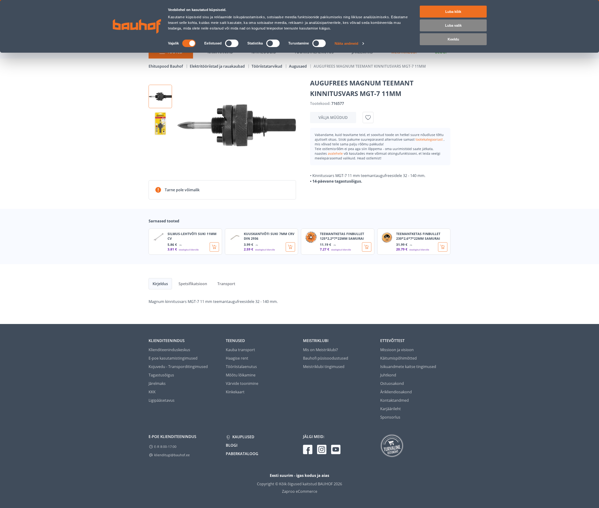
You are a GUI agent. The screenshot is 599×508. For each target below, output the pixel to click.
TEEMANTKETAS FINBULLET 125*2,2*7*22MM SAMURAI (342, 236)
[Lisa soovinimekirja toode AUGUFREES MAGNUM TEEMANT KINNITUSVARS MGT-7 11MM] (368, 117)
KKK (152, 391)
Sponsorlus (390, 417)
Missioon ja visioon (397, 349)
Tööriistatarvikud (267, 66)
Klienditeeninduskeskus (169, 349)
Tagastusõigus (161, 375)
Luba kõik (453, 12)
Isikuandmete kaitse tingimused (408, 366)
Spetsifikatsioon (193, 283)
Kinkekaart (235, 391)
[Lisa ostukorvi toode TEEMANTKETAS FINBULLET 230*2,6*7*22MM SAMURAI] (442, 247)
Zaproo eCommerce (299, 491)
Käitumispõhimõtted (398, 358)
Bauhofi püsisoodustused (325, 358)
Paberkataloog (242, 453)
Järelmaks (157, 383)
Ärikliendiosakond (396, 391)
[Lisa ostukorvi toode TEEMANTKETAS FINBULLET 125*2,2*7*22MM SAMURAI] (366, 247)
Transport (226, 283)
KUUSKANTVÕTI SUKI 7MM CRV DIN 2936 (269, 236)
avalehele (336, 153)
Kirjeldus (160, 283)
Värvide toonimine (242, 383)
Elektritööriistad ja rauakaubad (218, 66)
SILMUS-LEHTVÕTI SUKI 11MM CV (192, 236)
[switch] (231, 43)
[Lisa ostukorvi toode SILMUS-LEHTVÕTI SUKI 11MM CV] (214, 247)
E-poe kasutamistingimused (173, 358)
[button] (160, 96)
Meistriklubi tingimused (323, 366)
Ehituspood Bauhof (166, 66)
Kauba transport (240, 349)
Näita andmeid (346, 43)
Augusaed (298, 66)
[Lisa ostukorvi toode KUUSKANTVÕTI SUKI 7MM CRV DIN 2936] (290, 247)
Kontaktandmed (394, 400)
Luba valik (453, 25)
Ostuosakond (392, 383)
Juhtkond (388, 375)
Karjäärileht (390, 408)
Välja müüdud (333, 117)
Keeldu (453, 39)
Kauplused (242, 436)
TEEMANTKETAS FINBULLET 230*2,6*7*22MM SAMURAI (418, 236)
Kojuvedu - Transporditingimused (178, 366)
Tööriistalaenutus (241, 366)
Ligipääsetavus (162, 400)
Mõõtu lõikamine (241, 375)
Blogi (231, 445)
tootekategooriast (430, 139)
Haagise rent (237, 358)
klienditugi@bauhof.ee (172, 455)
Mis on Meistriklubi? (320, 349)
